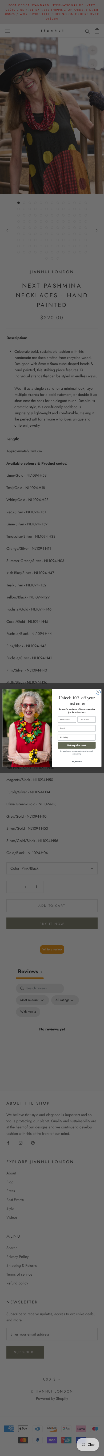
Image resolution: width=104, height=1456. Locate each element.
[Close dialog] (98, 692)
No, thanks (77, 761)
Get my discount (76, 745)
